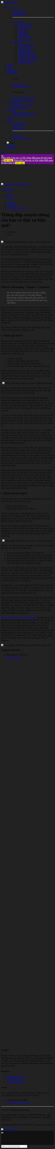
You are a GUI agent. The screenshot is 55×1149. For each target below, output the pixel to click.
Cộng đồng (12, 205)
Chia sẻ (10, 195)
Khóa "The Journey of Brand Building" (19, 617)
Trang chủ (11, 203)
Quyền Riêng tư (14, 1079)
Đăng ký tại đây (14, 657)
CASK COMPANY (7, 190)
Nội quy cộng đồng (15, 1082)
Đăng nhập (12, 145)
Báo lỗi (10, 198)
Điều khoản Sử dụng (16, 1077)
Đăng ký (11, 148)
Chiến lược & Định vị (16, 208)
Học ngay (8, 160)
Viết (3, 152)
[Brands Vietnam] (9, 2)
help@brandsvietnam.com (18, 1103)
